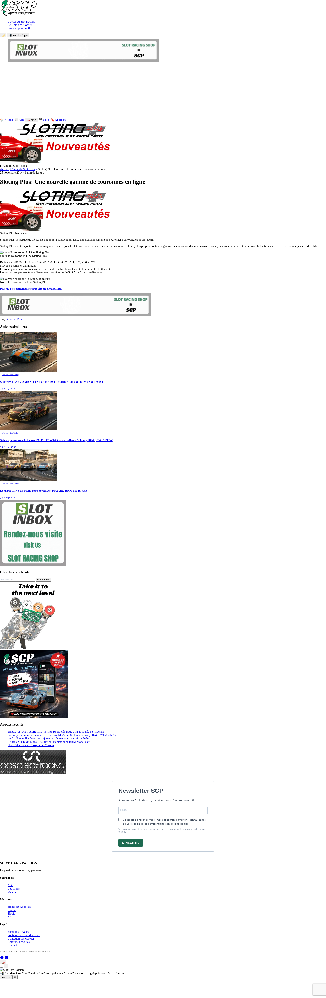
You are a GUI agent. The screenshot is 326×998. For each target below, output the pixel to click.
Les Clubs (14, 888)
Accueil (4, 169)
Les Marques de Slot (20, 28)
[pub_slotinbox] (33, 564)
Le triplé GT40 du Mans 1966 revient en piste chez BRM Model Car (48, 741)
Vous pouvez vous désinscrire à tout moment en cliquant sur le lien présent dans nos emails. (161, 830)
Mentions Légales (18, 931)
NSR (11, 916)
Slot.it (11, 913)
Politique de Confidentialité (24, 935)
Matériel (12, 892)
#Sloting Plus (14, 319)
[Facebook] (2, 958)
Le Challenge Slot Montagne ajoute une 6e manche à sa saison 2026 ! (49, 738)
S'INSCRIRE (130, 842)
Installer (6, 977)
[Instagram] (6, 958)
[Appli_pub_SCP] (34, 717)
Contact (12, 945)
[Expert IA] (1, 967)
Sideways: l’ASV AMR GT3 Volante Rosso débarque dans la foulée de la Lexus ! (56, 731)
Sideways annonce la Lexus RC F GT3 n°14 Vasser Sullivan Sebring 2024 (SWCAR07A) (62, 735)
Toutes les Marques (19, 906)
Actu (10, 885)
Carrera (12, 910)
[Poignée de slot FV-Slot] (34, 648)
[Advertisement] (163, 90)
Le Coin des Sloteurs (20, 25)
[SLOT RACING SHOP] (83, 60)
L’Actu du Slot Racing (21, 21)
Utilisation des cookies (21, 938)
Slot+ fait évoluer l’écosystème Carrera (31, 745)
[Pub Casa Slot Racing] (33, 772)
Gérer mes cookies (19, 942)
